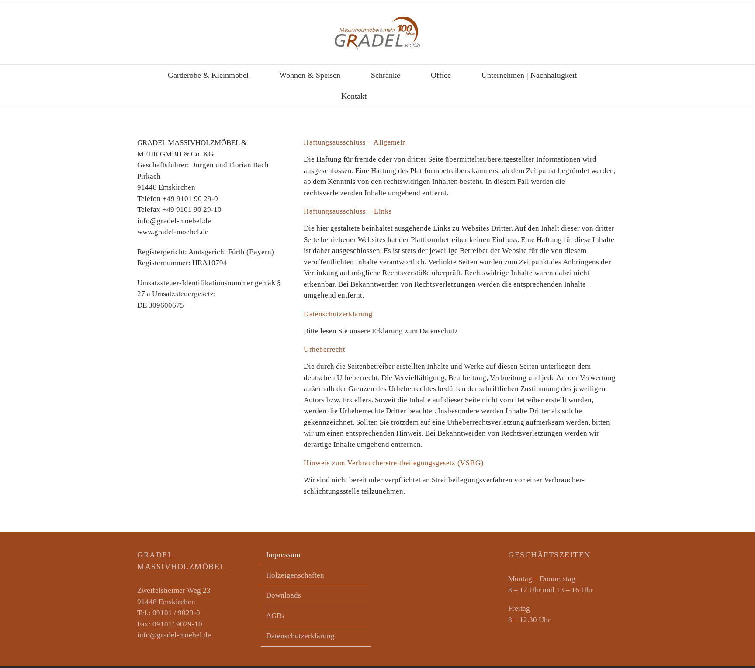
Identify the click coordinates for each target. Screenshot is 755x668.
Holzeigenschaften (295, 575)
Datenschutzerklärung (300, 636)
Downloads (283, 595)
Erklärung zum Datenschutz (415, 331)
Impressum (283, 554)
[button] (400, 96)
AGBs (275, 616)
